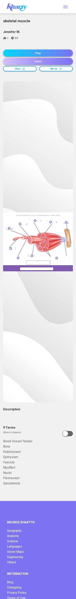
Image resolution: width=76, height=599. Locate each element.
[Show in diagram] (68, 433)
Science (12, 541)
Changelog (14, 587)
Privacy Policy (17, 593)
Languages (14, 546)
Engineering (15, 557)
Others (11, 562)
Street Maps (15, 552)
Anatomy (13, 536)
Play (38, 53)
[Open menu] (65, 7)
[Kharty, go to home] (18, 7)
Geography (14, 531)
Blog (10, 582)
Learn (38, 61)
